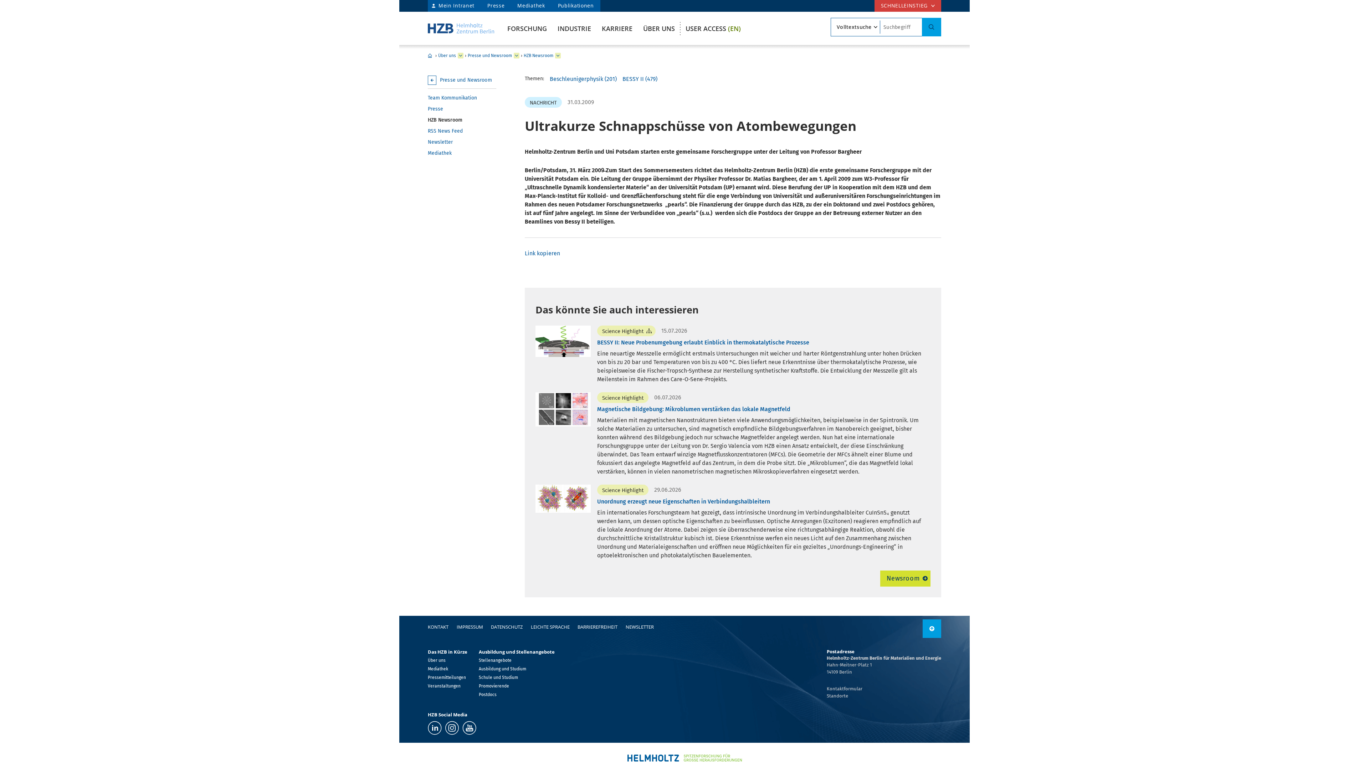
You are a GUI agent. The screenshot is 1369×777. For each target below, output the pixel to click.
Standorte (837, 696)
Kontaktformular (844, 688)
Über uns (659, 28)
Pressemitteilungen (447, 677)
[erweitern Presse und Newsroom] (516, 55)
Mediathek (531, 5)
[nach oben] (932, 628)
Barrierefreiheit (597, 627)
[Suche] (931, 27)
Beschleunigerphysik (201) (583, 79)
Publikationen (576, 5)
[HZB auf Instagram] (452, 728)
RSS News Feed (445, 131)
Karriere (617, 28)
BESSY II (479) (639, 79)
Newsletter (440, 142)
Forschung (527, 28)
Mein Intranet (457, 5)
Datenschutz (507, 627)
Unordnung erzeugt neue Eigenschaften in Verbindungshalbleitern (683, 501)
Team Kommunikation (452, 98)
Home (430, 55)
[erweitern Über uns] (460, 55)
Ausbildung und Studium (502, 668)
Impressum (470, 627)
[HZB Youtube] (469, 728)
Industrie (574, 28)
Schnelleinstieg (904, 5)
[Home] (461, 28)
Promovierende (494, 686)
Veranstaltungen (444, 686)
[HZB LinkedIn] (435, 728)
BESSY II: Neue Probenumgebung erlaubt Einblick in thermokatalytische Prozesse (703, 342)
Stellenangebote (495, 660)
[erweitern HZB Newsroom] (558, 55)
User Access (713, 28)
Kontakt (438, 627)
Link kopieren (542, 253)
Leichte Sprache (550, 627)
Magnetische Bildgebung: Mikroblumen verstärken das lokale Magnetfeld (693, 409)
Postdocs (488, 694)
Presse (495, 5)
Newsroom (903, 578)
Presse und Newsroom (490, 55)
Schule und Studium (498, 677)
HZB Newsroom (538, 55)
